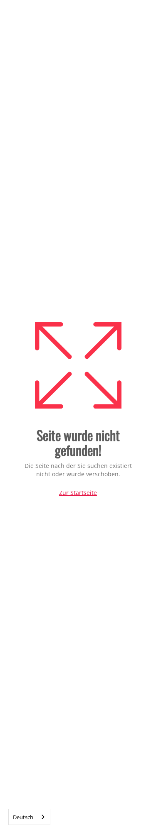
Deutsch (23, 817)
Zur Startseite (78, 493)
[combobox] (29, 817)
